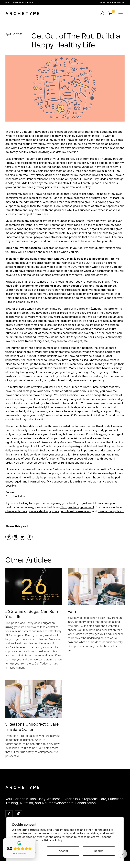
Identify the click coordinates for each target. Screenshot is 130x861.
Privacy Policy (53, 840)
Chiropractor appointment (77, 507)
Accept (63, 851)
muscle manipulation (111, 511)
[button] (110, 13)
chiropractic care (16, 511)
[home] (22, 13)
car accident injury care (44, 511)
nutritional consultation (76, 511)
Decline (98, 851)
